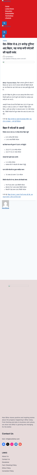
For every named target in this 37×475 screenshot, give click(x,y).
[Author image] (4, 57)
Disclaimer (5, 462)
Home (7, 6)
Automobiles (9, 13)
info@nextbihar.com (13, 439)
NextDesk (10, 56)
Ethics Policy (6, 468)
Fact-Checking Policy (9, 465)
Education (8, 11)
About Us (5, 456)
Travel (5, 40)
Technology (9, 16)
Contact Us (6, 459)
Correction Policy (8, 471)
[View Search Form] (4, 23)
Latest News (9, 9)
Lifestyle (8, 18)
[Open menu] (3, 36)
